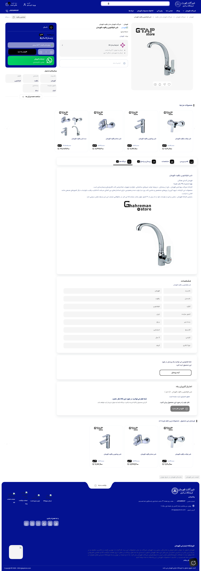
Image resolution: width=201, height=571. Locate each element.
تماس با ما (169, 11)
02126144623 (181, 501)
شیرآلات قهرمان (190, 11)
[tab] (186, 161)
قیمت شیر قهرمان (192, 477)
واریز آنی (159, 11)
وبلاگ (178, 11)
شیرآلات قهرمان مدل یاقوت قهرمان (110, 24)
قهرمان (191, 17)
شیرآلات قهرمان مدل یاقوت (163, 17)
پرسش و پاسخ (145, 161)
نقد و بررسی (184, 161)
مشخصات (165, 161)
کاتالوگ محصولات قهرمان (145, 11)
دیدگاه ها (122, 161)
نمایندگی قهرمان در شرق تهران (171, 477)
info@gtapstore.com (178, 510)
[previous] (194, 128)
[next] (7, 128)
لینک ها (131, 11)
